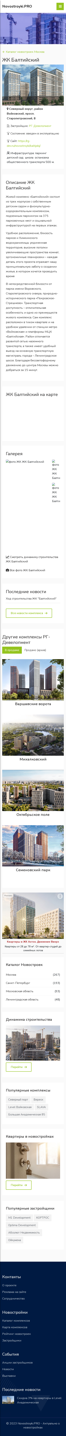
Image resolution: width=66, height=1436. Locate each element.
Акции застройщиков (17, 1363)
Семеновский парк (33, 870)
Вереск (38, 1099)
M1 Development (19, 1218)
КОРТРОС (42, 1218)
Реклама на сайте (14, 1292)
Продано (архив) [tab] (35, 650)
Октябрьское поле (33, 814)
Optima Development (22, 1225)
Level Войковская (20, 1107)
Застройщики (11, 1341)
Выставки (9, 1376)
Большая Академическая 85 (26, 1114)
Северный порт (18, 1099)
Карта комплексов (14, 1327)
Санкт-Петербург (18, 983)
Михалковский (33, 759)
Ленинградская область (22, 1000)
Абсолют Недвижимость (24, 1232)
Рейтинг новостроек (16, 1334)
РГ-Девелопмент (40, 126)
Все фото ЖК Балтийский (27, 570)
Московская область (19, 991)
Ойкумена (14, 1240)
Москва (11, 975)
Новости (8, 1369)
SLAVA (41, 1107)
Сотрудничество (13, 1299)
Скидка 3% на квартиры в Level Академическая (39, 1400)
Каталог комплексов (16, 1321)
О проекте (9, 1285)
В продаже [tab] (12, 650)
